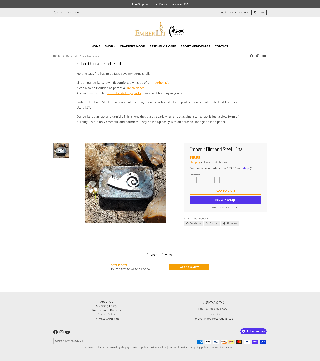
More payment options (225, 207)
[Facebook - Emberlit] (251, 56)
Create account (239, 12)
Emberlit (99, 347)
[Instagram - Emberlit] (258, 56)
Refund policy (140, 347)
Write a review (189, 267)
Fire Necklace (135, 88)
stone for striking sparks (124, 93)
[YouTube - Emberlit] (264, 56)
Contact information (222, 347)
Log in (223, 12)
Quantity (195, 174)
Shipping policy (199, 347)
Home (56, 56)
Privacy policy (158, 347)
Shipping (195, 162)
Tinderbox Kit (159, 83)
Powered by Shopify (118, 347)
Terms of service (178, 347)
